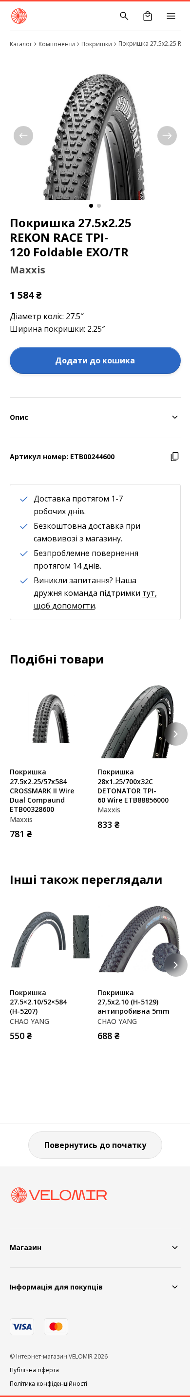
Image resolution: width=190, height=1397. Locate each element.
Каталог (21, 44)
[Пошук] (124, 16)
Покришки (96, 44)
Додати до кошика (95, 360)
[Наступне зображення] (167, 135)
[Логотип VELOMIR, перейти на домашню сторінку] (19, 16)
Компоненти (56, 44)
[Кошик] (147, 16)
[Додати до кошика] (83, 831)
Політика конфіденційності (48, 1384)
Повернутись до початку (95, 1145)
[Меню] (171, 16)
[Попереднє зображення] (23, 135)
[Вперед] (176, 734)
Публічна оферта (34, 1370)
